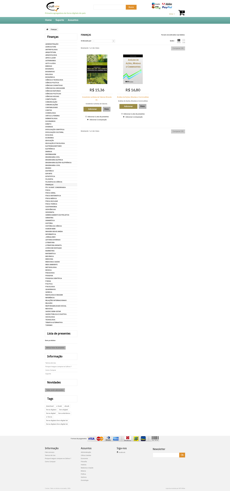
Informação (55, 356)
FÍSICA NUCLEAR (51, 201)
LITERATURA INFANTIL (53, 245)
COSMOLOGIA (50, 113)
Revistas (49, 309)
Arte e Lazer (50, 58)
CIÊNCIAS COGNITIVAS (54, 85)
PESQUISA (49, 275)
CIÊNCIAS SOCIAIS (52, 96)
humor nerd (50, 229)
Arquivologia (51, 55)
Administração (51, 44)
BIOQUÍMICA (50, 77)
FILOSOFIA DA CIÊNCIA (53, 182)
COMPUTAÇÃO (50, 99)
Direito (48, 124)
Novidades (54, 382)
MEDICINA (49, 259)
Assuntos (73, 20)
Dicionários (50, 121)
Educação (49, 140)
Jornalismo (50, 237)
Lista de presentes (58, 333)
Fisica (47, 190)
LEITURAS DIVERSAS (52, 240)
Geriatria (49, 218)
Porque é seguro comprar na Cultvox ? (58, 366)
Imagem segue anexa (54, 231)
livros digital (51, 413)
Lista (183, 42)
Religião (48, 303)
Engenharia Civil (52, 157)
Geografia (49, 212)
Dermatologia (51, 118)
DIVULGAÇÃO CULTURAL (54, 132)
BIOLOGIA (49, 74)
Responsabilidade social (55, 306)
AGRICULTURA (50, 47)
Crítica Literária (52, 116)
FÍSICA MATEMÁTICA (53, 196)
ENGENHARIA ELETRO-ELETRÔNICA (58, 162)
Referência (50, 298)
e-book (59, 406)
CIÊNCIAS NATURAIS (53, 91)
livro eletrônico (64, 413)
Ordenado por (86, 41)
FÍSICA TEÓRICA (51, 204)
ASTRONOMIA (50, 60)
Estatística (50, 176)
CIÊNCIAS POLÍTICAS (53, 94)
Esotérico (49, 171)
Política (48, 284)
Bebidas (48, 66)
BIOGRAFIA (49, 69)
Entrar (171, 14)
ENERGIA (48, 151)
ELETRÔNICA (50, 149)
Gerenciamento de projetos (57, 215)
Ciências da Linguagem (55, 88)
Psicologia (50, 287)
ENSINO (48, 168)
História (49, 223)
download (50, 406)
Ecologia (49, 135)
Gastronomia (51, 207)
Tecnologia (50, 320)
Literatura (50, 242)
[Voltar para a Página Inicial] (47, 29)
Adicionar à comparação (98, 120)
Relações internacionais (55, 300)
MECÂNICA (49, 256)
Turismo (48, 325)
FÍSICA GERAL (50, 193)
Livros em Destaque (53, 248)
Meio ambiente (51, 264)
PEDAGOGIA (50, 273)
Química (48, 292)
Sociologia (50, 317)
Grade (179, 42)
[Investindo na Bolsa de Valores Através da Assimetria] (97, 69)
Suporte (59, 20)
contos (48, 110)
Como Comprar (50, 370)
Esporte (48, 173)
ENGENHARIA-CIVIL (52, 165)
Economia (49, 138)
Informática (50, 234)
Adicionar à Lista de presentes (98, 117)
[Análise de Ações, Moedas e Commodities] (133, 69)
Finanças (49, 185)
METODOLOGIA (51, 267)
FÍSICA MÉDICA (51, 198)
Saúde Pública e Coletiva (55, 314)
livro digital (63, 410)
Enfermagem (50, 154)
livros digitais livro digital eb (57, 420)
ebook (66, 406)
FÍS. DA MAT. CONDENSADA (55, 187)
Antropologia (51, 49)
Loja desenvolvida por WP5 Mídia (175, 488)
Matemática (50, 253)
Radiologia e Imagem (54, 295)
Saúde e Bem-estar (53, 311)
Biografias (50, 72)
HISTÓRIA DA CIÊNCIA (53, 226)
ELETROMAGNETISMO (53, 146)
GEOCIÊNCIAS (50, 209)
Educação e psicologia (55, 143)
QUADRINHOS (50, 289)
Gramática (50, 220)
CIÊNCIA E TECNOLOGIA (54, 80)
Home (48, 20)
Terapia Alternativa (54, 322)
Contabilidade (51, 107)
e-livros (49, 417)
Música (48, 270)
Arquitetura (50, 52)
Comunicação (51, 102)
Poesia (48, 281)
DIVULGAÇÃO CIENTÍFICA (54, 129)
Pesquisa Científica (53, 278)
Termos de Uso (50, 363)
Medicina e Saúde (52, 262)
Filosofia (49, 179)
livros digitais (51, 410)
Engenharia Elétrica (54, 160)
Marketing (50, 251)
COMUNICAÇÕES (51, 105)
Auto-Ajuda (50, 63)
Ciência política (52, 83)
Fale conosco (49, 452)
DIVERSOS (49, 127)
